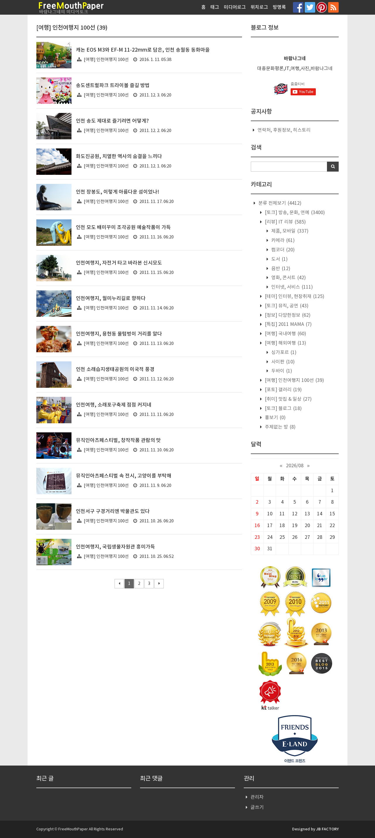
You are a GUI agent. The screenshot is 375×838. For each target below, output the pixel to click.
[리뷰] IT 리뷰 (285, 222)
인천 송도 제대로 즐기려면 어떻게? (112, 121)
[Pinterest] (321, 7)
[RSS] (333, 7)
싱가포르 (283, 352)
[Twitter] (310, 7)
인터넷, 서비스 (291, 287)
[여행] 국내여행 (285, 333)
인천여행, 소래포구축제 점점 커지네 (113, 405)
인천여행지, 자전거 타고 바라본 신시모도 (119, 263)
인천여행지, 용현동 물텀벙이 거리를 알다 (119, 334)
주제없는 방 (280, 427)
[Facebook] (298, 7)
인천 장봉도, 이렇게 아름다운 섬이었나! (117, 192)
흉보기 (275, 417)
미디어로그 (235, 7)
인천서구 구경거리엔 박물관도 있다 (113, 511)
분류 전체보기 (279, 203)
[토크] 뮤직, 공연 (286, 306)
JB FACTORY (327, 829)
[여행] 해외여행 (285, 343)
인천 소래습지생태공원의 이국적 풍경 (115, 370)
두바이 (281, 371)
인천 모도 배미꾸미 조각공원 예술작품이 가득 (123, 228)
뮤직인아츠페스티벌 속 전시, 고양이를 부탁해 (123, 476)
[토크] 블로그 (283, 408)
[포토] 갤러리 (283, 389)
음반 (280, 268)
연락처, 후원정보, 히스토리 (284, 130)
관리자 (257, 797)
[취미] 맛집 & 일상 (288, 399)
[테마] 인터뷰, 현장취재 (294, 296)
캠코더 (282, 250)
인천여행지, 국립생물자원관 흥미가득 (115, 547)
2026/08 (295, 465)
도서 (279, 259)
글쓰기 (257, 807)
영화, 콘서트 (288, 277)
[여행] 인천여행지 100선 (106, 59)
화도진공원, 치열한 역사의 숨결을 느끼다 (119, 157)
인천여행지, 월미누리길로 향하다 (111, 299)
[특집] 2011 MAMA (288, 324)
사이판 (282, 362)
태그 (214, 7)
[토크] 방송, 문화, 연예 (294, 212)
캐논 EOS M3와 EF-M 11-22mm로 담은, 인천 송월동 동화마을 (143, 50)
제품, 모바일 (289, 231)
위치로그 (259, 7)
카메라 (282, 240)
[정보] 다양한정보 (287, 315)
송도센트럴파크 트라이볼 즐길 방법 (113, 86)
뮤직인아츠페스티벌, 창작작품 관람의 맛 (118, 440)
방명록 (279, 7)
